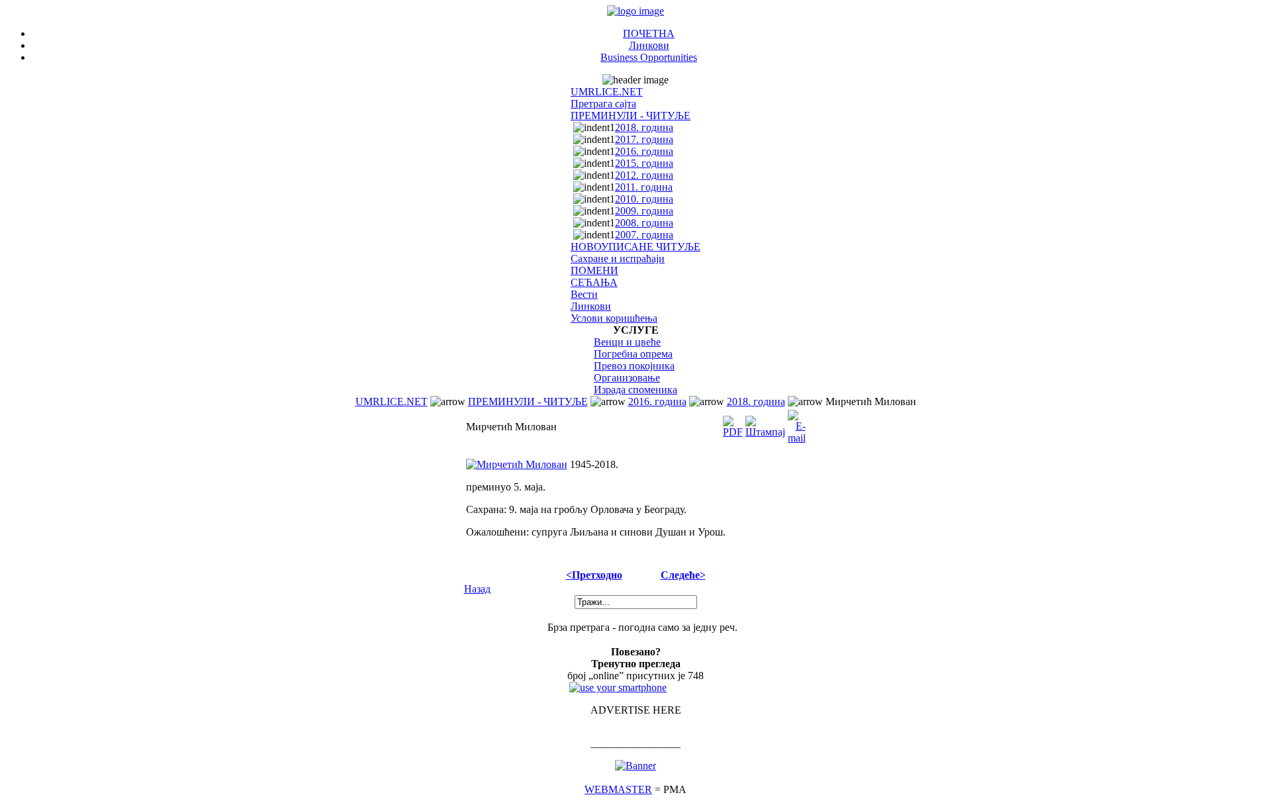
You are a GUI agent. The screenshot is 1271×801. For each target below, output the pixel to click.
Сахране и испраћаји (618, 258)
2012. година (644, 175)
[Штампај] (765, 423)
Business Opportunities (648, 57)
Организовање (627, 377)
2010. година (644, 199)
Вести (584, 294)
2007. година (644, 234)
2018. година (644, 127)
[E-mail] (797, 423)
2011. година (644, 187)
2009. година (644, 210)
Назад (477, 588)
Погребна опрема (633, 353)
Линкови (649, 45)
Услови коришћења (614, 318)
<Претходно (594, 575)
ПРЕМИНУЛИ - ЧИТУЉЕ (630, 115)
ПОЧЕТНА (649, 33)
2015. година (644, 163)
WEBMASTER (618, 789)
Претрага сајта (603, 103)
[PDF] (733, 423)
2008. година (644, 222)
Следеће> (683, 575)
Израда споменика (635, 389)
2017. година (644, 139)
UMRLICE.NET (607, 91)
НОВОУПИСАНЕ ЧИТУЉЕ (635, 246)
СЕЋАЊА (594, 282)
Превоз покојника (634, 365)
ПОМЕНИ (594, 270)
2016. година (644, 151)
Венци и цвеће (627, 342)
